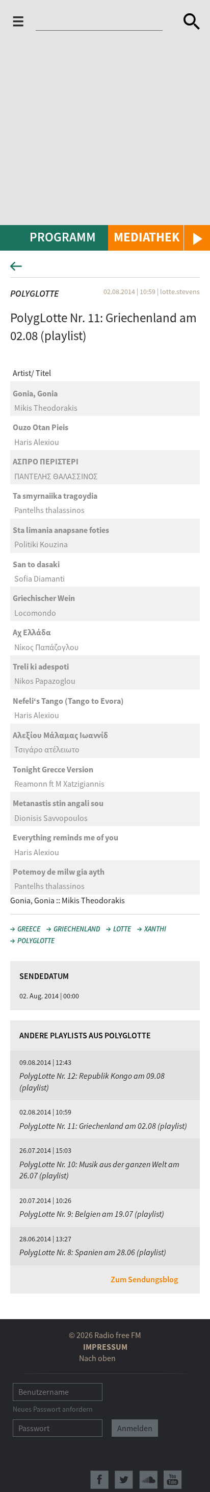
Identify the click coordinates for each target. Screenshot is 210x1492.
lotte (122, 928)
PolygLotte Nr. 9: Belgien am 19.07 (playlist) (91, 1214)
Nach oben (97, 1358)
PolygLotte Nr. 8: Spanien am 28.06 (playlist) (92, 1252)
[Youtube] (173, 1480)
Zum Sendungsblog (144, 1279)
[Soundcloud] (148, 1480)
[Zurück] (105, 269)
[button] (159, 238)
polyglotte (36, 940)
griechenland (77, 928)
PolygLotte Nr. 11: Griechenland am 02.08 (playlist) (103, 1126)
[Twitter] (124, 1480)
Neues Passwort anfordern (53, 1409)
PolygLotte (34, 293)
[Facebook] (99, 1480)
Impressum (105, 1347)
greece (28, 928)
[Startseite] (105, 21)
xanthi (155, 928)
